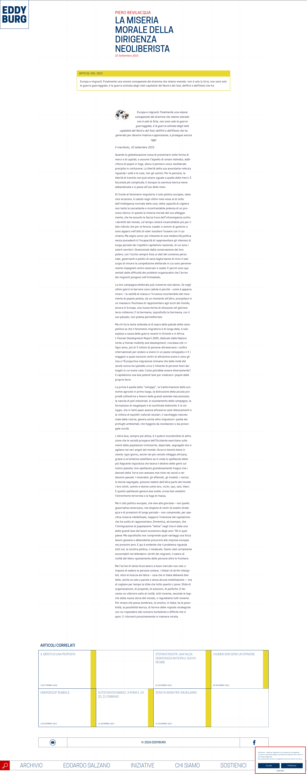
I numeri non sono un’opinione (234, 654)
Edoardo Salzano (86, 765)
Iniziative (142, 765)
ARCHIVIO (31, 765)
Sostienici (233, 765)
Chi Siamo (187, 765)
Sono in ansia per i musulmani (176, 692)
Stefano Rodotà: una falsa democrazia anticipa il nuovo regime (176, 658)
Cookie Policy (280, 770)
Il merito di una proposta (58, 654)
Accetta (269, 766)
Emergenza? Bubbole (55, 692)
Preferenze (292, 766)
